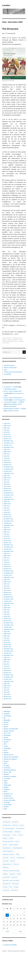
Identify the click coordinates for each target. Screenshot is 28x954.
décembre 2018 (8, 623)
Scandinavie (7, 796)
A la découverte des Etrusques (13, 372)
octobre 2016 (8, 679)
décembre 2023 (8, 493)
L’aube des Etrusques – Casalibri (14, 402)
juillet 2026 (7, 425)
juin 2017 (6, 662)
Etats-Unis (7, 733)
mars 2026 (7, 434)
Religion (5, 874)
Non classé (7, 778)
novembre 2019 (8, 599)
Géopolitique (7, 848)
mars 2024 (7, 486)
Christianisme (20, 828)
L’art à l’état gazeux (19, 400)
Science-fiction (8, 798)
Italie (5, 763)
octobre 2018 (8, 627)
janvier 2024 (7, 490)
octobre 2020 (8, 575)
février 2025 (7, 462)
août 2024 (7, 475)
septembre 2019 (9, 603)
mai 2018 (6, 638)
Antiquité (10, 339)
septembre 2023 (9, 499)
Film (5, 744)
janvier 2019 (7, 620)
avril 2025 (7, 458)
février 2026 (7, 436)
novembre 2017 (8, 651)
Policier (6, 787)
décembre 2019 (8, 597)
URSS (5, 809)
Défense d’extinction (10, 367)
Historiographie (17, 848)
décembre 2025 (8, 441)
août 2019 (7, 605)
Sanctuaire (6, 877)
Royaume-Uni (8, 794)
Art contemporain (8, 828)
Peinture (16, 864)
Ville (10, 887)
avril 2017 (7, 666)
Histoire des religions (10, 759)
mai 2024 (6, 482)
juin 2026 (7, 428)
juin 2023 (6, 506)
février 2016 (7, 696)
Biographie (7, 720)
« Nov (7, 931)
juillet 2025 (7, 451)
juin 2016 (6, 688)
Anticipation (6, 822)
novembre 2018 (8, 625)
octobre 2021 (8, 549)
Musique (6, 774)
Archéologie (15, 338)
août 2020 (7, 579)
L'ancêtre (6, 857)
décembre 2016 (8, 675)
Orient (6, 783)
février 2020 (7, 592)
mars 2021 (7, 564)
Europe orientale (8, 841)
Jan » (20, 931)
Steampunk (6, 883)
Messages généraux (10, 770)
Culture (20, 835)
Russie (19, 874)
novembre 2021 (8, 547)
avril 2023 (7, 510)
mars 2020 (7, 590)
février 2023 (7, 514)
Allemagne (7, 711)
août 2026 (7, 423)
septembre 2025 (9, 447)
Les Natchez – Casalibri (11, 387)
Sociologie (7, 802)
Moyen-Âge (7, 772)
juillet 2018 (7, 633)
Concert (6, 724)
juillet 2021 (7, 555)
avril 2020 (7, 588)
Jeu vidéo (6, 765)
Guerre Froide (13, 844)
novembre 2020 (8, 573)
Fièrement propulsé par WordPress (16, 951)
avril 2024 (7, 484)
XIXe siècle (6, 890)
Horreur (6, 761)
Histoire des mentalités (11, 757)
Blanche (6, 722)
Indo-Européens (8, 851)
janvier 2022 (7, 542)
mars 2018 (7, 642)
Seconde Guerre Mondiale (11, 880)
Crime (14, 835)
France (6, 746)
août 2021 (7, 553)
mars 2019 (7, 616)
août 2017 (7, 657)
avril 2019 (7, 614)
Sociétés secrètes (9, 365)
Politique (6, 789)
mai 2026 (7, 430)
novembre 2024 (8, 469)
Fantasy (6, 742)
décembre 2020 (8, 571)
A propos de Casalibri (10, 945)
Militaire (4, 341)
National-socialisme (10, 776)
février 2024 (7, 488)
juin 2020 (7, 584)
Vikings (5, 887)
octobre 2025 (8, 445)
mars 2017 (7, 668)
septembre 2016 (9, 681)
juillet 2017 (7, 659)
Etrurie (20, 338)
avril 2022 (7, 536)
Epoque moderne (9, 731)
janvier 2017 (7, 672)
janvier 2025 (7, 464)
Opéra (5, 781)
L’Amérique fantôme (10, 389)
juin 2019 (6, 610)
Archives (15, 825)
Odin (5, 370)
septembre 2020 (9, 577)
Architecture (7, 825)
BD (5, 718)
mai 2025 (6, 456)
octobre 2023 (8, 497)
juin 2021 (6, 558)
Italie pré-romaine (17, 339)
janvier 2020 (7, 594)
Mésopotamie (7, 864)
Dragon (5, 838)
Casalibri (6, 5)
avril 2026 (7, 432)
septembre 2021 (9, 551)
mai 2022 (6, 534)
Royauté (12, 874)
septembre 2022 (9, 525)
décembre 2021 (8, 545)
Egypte (6, 726)
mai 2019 (6, 612)
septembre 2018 (9, 629)
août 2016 (7, 683)
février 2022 (7, 540)
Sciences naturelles (10, 800)
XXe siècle (14, 890)
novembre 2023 (8, 495)
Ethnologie (7, 735)
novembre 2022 (8, 521)
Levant (12, 857)
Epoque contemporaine (11, 729)
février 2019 (7, 618)
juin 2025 (7, 454)
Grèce (5, 750)
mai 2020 (6, 586)
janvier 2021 (7, 568)
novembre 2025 (8, 443)
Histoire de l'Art (9, 755)
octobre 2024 (8, 471)
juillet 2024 (7, 477)
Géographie (7, 748)
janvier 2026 (8, 438)
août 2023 (7, 501)
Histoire (4, 339)
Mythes (12, 861)
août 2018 (7, 631)
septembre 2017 (8, 655)
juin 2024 (7, 480)
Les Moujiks (7, 374)
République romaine (12, 341)
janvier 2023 (7, 516)
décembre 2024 (8, 467)
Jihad (17, 854)
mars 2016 (7, 694)
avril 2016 (7, 692)
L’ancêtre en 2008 (12, 410)
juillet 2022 (7, 529)
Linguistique (20, 857)
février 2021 (7, 566)
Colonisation (7, 835)
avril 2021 (7, 562)
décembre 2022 (8, 519)
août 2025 (7, 449)
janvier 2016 (7, 698)
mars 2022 (7, 538)
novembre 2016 (8, 677)
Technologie (7, 804)
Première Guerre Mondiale (11, 870)
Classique (17, 831)
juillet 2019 (7, 607)
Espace (11, 838)
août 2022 (7, 527)
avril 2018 (7, 640)
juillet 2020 (7, 581)
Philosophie (7, 785)
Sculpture (14, 877)
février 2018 (7, 644)
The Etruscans (10, 28)
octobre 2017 (8, 653)
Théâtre (6, 807)
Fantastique (7, 739)
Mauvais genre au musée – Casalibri (15, 408)
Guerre (5, 844)
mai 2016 (6, 690)
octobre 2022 (8, 523)
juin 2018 (6, 636)
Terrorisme (15, 883)
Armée (22, 825)
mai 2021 (6, 560)
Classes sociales (8, 831)
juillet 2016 (7, 685)
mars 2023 (7, 512)
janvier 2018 (7, 646)
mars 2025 (7, 460)
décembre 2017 (8, 649)
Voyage (16, 887)
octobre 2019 (8, 601)
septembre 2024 (9, 473)
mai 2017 (6, 664)
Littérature (7, 768)
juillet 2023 (7, 503)
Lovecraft (5, 861)
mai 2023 (6, 508)
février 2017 (7, 670)
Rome (5, 791)
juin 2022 (7, 532)
